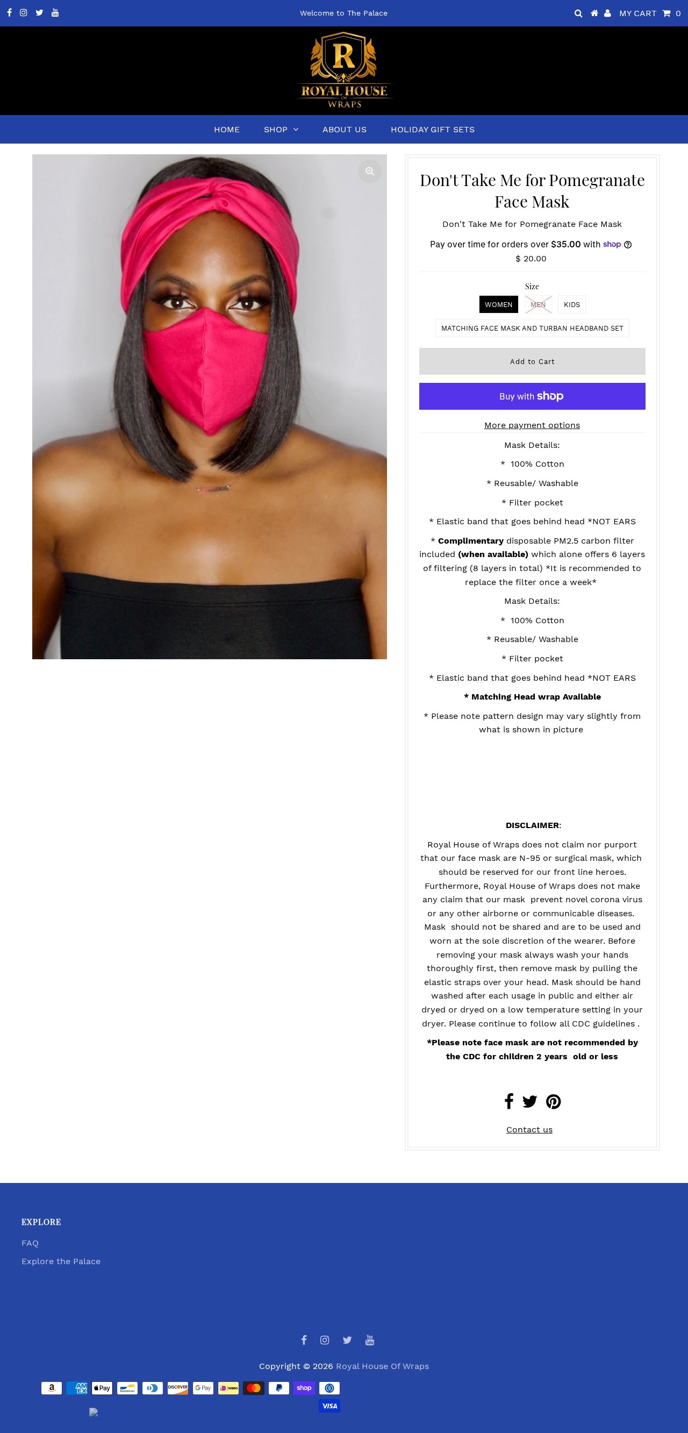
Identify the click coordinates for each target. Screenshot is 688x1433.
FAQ (30, 1243)
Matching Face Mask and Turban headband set (532, 328)
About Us (344, 129)
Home (227, 129)
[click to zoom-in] (370, 171)
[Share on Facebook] (509, 1105)
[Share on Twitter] (530, 1105)
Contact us (529, 1129)
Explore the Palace (61, 1261)
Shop (276, 129)
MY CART (650, 13)
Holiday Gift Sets (433, 129)
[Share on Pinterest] (553, 1105)
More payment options (532, 425)
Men (538, 305)
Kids (572, 305)
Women (499, 305)
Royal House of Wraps (382, 1366)
